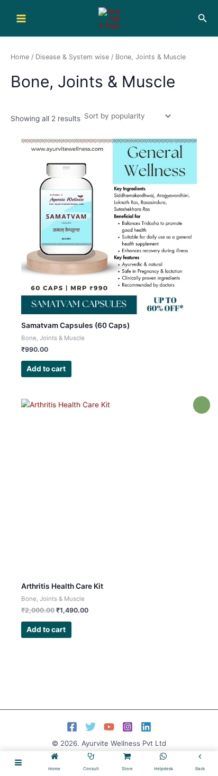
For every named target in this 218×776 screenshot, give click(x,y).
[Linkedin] (146, 727)
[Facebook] (72, 727)
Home (20, 57)
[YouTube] (109, 727)
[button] (202, 18)
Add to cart (46, 368)
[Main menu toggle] (21, 18)
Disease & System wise (72, 57)
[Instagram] (127, 727)
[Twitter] (90, 727)
